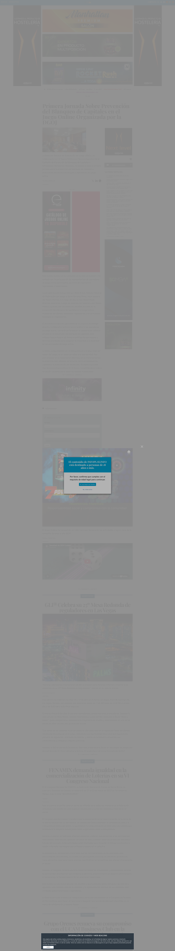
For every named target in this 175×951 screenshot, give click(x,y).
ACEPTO (48, 947)
